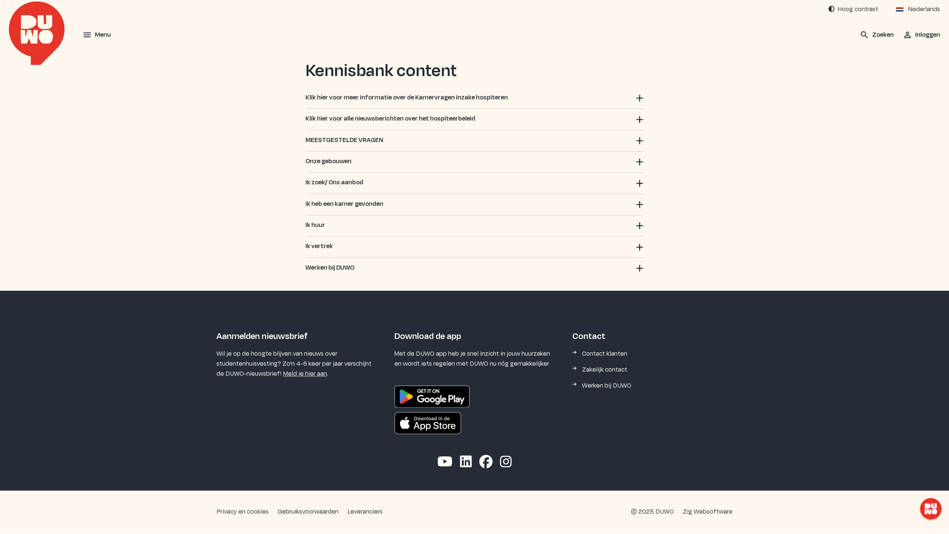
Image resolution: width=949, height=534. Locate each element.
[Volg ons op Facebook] (486, 462)
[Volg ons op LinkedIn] (466, 462)
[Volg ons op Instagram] (506, 462)
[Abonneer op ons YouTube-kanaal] (445, 462)
